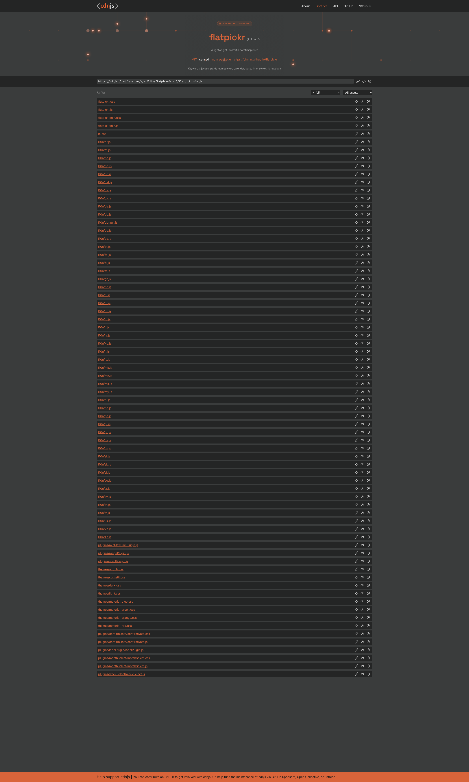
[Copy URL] (358, 81)
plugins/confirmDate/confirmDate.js (122, 641)
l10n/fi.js (104, 262)
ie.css (102, 133)
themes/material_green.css (116, 609)
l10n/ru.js (104, 448)
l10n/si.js (104, 456)
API (335, 6)
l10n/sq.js (104, 480)
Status (363, 6)
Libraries (321, 6)
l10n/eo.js (104, 230)
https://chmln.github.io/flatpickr (255, 59)
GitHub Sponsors (283, 777)
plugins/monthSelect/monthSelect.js (122, 666)
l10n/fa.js (104, 254)
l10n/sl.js (104, 472)
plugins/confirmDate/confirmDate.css (124, 633)
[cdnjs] (107, 6)
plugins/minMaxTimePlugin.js (118, 545)
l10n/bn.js (104, 174)
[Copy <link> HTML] (362, 101)
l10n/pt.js (104, 432)
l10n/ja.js (104, 335)
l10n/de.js (104, 214)
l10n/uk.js (104, 520)
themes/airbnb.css (110, 569)
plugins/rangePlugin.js (113, 553)
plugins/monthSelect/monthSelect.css (124, 658)
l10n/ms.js (105, 383)
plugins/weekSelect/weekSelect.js (121, 674)
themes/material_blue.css (115, 601)
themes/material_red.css (115, 625)
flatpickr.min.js (108, 125)
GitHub (348, 6)
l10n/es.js (104, 238)
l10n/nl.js (104, 400)
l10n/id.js (104, 319)
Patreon (330, 777)
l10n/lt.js (104, 351)
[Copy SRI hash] (369, 81)
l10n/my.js (105, 391)
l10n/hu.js (104, 311)
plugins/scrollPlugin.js (113, 561)
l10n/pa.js (104, 416)
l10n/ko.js (104, 343)
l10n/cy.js (104, 198)
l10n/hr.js (104, 303)
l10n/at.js (104, 150)
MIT (194, 59)
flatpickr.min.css (109, 117)
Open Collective (308, 777)
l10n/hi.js (104, 295)
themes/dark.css (109, 585)
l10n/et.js (104, 246)
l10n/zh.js (104, 537)
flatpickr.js (105, 109)
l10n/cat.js (105, 182)
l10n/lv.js (104, 359)
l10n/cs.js (104, 190)
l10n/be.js (104, 158)
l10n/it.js (104, 327)
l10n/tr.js (104, 512)
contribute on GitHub (159, 777)
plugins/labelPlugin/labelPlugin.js (120, 650)
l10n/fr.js (104, 271)
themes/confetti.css (111, 577)
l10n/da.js (104, 206)
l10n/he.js (104, 287)
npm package (221, 59)
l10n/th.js (104, 504)
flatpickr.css (106, 101)
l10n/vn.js (104, 529)
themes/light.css (109, 593)
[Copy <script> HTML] (363, 81)
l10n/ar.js (104, 141)
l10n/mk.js (105, 367)
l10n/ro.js (104, 440)
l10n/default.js (107, 222)
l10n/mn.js (105, 375)
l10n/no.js (104, 408)
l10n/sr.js (104, 488)
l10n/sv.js (104, 496)
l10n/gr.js (104, 279)
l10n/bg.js (105, 166)
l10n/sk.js (104, 464)
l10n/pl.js (104, 424)
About (305, 6)
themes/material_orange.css (117, 617)
